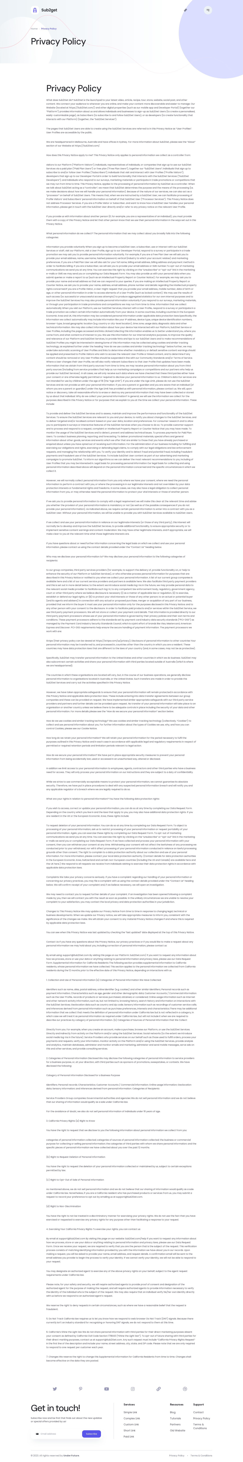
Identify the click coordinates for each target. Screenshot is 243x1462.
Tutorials (175, 1418)
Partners (175, 1424)
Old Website (177, 1430)
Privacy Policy (201, 1418)
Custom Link (131, 1424)
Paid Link (129, 1436)
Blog (173, 1412)
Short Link (129, 1430)
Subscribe (91, 1433)
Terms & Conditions (200, 1426)
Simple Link (130, 1412)
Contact (198, 1412)
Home (34, 28)
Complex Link (132, 1418)
